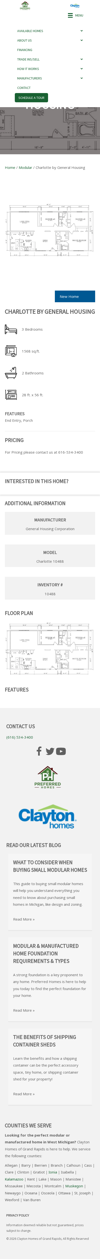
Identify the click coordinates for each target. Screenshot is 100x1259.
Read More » (24, 919)
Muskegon (74, 1185)
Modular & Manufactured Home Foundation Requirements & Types (46, 953)
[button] (39, 751)
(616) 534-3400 (19, 737)
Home (10, 167)
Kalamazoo (14, 1179)
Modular (25, 167)
